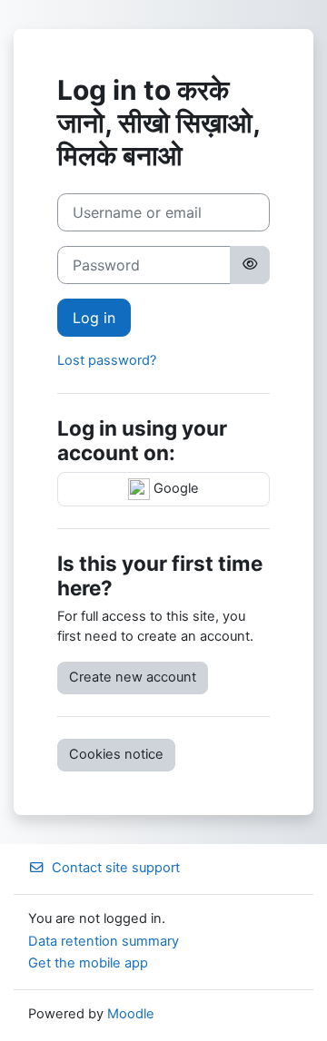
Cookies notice (116, 754)
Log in (94, 318)
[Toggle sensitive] (250, 265)
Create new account (132, 677)
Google (174, 488)
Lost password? (106, 360)
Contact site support (116, 867)
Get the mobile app (88, 963)
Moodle (130, 1014)
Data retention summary (103, 941)
